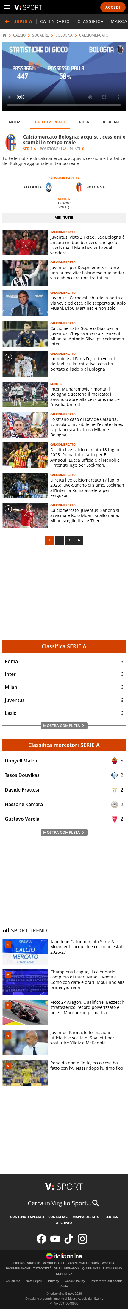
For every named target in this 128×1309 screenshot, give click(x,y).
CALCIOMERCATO (93, 35)
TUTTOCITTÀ (42, 1268)
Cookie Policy (75, 1281)
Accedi (113, 7)
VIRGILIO (33, 1263)
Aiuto (64, 1286)
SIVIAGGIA (72, 1268)
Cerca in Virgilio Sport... (59, 1203)
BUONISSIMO (112, 1268)
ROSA (84, 122)
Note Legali (34, 1281)
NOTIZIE (16, 122)
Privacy (53, 1281)
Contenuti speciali (27, 1216)
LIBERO (19, 1263)
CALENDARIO (55, 21)
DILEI (58, 1268)
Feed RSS (111, 1216)
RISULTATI (112, 122)
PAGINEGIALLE (54, 1263)
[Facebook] (41, 1242)
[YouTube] (55, 1242)
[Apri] (7, 7)
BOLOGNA (64, 35)
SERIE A (56, 384)
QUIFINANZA (91, 1268)
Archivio (64, 1222)
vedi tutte (64, 217)
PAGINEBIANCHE (18, 1268)
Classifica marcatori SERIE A (64, 744)
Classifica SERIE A (64, 646)
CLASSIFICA (90, 21)
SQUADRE (40, 35)
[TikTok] (69, 1242)
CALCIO (19, 35)
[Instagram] (82, 1242)
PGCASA (108, 1263)
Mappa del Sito (86, 1216)
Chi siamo (13, 1281)
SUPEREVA (64, 1273)
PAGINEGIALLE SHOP (83, 1263)
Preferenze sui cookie (107, 1281)
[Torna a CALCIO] (7, 21)
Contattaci (58, 1216)
